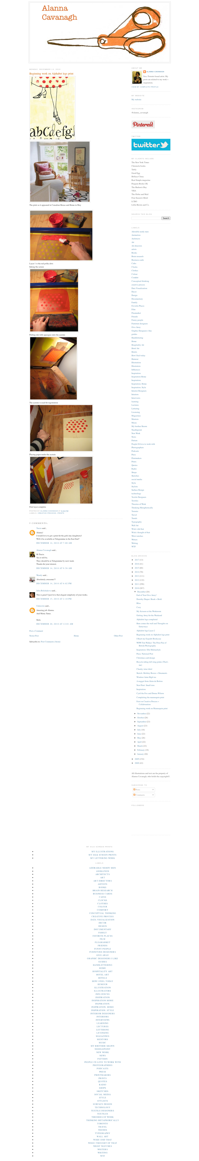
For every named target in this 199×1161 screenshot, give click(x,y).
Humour (135, 359)
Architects (136, 238)
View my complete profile (145, 87)
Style (134, 482)
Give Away (136, 327)
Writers (134, 539)
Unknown (40, 605)
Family (134, 302)
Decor (134, 291)
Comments (140, 794)
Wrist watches (137, 536)
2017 (137, 559)
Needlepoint (137, 429)
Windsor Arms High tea (146, 677)
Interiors (135, 394)
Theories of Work (139, 504)
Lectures (135, 404)
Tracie (39, 528)
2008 (137, 763)
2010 (137, 588)
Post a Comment (36, 630)
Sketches (135, 475)
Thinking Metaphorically (142, 507)
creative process (47, 513)
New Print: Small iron (146, 685)
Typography (137, 521)
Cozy (139, 607)
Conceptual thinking (140, 281)
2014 (137, 571)
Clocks (134, 266)
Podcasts (135, 451)
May (139, 737)
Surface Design (138, 489)
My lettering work (102, 858)
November (141, 713)
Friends (135, 316)
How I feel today (138, 355)
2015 (137, 567)
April (139, 741)
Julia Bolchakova (43, 590)
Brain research (137, 256)
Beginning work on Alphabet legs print (153, 634)
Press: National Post (145, 653)
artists (134, 249)
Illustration (136, 362)
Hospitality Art (138, 344)
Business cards (138, 259)
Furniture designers (140, 323)
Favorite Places (138, 305)
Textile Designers (139, 497)
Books (134, 252)
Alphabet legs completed (147, 619)
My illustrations (103, 851)
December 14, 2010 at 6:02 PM (54, 583)
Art (133, 242)
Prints (61, 513)
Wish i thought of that (141, 532)
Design (134, 295)
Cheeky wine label (144, 669)
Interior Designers (139, 390)
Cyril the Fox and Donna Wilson (150, 693)
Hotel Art (135, 348)
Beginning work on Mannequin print (152, 708)
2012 (137, 580)
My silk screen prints (102, 854)
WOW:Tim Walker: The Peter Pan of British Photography (151, 644)
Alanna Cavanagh (43, 550)
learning (135, 401)
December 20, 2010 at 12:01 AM (54, 623)
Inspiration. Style (139, 387)
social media (137, 479)
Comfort (135, 277)
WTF (134, 546)
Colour (134, 274)
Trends (134, 518)
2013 (137, 576)
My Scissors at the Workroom (149, 611)
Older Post (118, 635)
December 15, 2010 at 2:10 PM (54, 598)
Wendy (39, 575)
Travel (134, 514)
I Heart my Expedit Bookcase (149, 638)
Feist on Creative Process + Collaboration (148, 703)
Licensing (136, 412)
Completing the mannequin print (150, 697)
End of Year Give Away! (147, 595)
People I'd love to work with (143, 444)
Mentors (135, 419)
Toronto (135, 511)
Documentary (137, 298)
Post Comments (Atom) (50, 641)
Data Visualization (139, 288)
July (139, 729)
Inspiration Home (139, 376)
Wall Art (135, 525)
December (141, 591)
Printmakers (136, 458)
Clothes (135, 270)
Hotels (134, 351)
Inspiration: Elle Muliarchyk (149, 649)
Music (134, 422)
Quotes (134, 465)
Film (133, 309)
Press (134, 454)
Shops (134, 472)
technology (136, 493)
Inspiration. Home (139, 383)
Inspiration (136, 373)
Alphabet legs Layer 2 (146, 630)
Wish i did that (138, 529)
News (134, 436)
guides (134, 334)
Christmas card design (146, 657)
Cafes (134, 263)
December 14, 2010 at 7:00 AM (54, 543)
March (140, 745)
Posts (137, 789)
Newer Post (34, 635)
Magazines (136, 415)
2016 (137, 563)
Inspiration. (136, 380)
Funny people (137, 320)
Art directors (137, 245)
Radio (134, 468)
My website (136, 99)
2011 (137, 584)
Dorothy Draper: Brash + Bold (149, 599)
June (139, 733)
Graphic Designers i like (142, 330)
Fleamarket (136, 313)
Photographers (138, 447)
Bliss (139, 603)
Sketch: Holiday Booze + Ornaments (152, 673)
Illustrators (136, 366)
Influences (136, 369)
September (142, 721)
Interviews (136, 397)
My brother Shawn (139, 426)
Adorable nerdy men (140, 231)
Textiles (135, 500)
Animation (136, 235)
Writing (135, 543)
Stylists (135, 486)
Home (76, 635)
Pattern (134, 440)
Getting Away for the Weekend (149, 615)
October (140, 717)
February (141, 749)
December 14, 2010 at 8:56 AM (54, 568)
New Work (136, 433)
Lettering (135, 408)
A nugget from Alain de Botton (150, 681)
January (140, 754)
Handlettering (137, 337)
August (140, 725)
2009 (137, 759)
